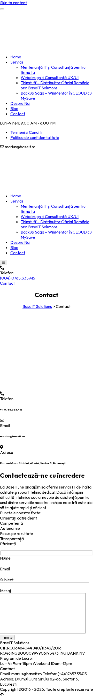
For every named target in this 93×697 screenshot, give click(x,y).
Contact (17, 113)
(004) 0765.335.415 (17, 278)
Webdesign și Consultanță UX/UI (50, 77)
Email (5, 568)
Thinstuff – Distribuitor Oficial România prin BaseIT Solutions (55, 85)
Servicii (16, 62)
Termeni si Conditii (26, 132)
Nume (5, 558)
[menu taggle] (2, 9)
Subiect (6, 579)
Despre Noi (20, 103)
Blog (14, 108)
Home (15, 56)
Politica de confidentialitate (34, 137)
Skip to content (13, 2)
